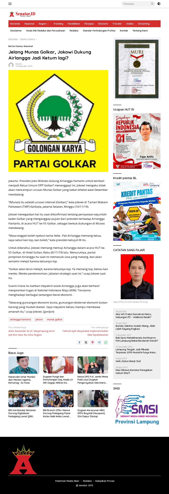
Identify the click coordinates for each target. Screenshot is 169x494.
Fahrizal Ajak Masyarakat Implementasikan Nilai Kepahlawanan (85, 331)
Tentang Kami (140, 30)
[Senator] (22, 13)
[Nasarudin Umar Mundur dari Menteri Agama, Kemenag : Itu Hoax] (23, 365)
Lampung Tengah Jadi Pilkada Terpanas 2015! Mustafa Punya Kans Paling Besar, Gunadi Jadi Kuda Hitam (136, 351)
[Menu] (10, 4)
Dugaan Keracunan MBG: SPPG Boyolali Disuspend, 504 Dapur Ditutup (91, 413)
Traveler (117, 23)
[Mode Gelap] (159, 4)
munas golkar (54, 319)
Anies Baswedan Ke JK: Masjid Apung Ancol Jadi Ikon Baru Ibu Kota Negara (31, 331)
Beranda (15, 23)
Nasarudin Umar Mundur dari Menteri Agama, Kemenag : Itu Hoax (21, 379)
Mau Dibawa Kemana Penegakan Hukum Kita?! (134, 372)
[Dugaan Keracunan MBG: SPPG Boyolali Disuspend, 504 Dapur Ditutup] (93, 398)
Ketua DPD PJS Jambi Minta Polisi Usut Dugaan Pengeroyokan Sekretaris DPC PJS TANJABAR (93, 379)
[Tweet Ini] (86, 342)
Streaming (144, 23)
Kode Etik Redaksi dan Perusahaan (45, 30)
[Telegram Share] (99, 342)
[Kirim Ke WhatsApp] (105, 342)
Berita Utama (15, 46)
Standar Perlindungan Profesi (99, 30)
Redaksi (74, 30)
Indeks (130, 23)
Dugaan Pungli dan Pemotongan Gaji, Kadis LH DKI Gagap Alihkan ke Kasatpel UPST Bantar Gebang (58, 379)
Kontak (124, 30)
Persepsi (89, 23)
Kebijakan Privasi (104, 480)
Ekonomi (103, 23)
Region (42, 23)
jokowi (39, 319)
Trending (58, 23)
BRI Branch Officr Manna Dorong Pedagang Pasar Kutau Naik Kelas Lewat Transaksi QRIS (57, 413)
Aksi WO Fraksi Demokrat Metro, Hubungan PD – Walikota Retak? (134, 316)
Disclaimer (16, 30)
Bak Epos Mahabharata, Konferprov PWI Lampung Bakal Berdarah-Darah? (137, 339)
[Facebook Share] (79, 342)
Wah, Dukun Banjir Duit (128, 361)
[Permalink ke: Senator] (11, 64)
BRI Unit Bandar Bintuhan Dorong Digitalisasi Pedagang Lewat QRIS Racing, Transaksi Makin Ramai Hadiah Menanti (22, 413)
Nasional (29, 23)
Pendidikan (74, 23)
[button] (152, 3)
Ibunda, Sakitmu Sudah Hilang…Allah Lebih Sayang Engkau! (135, 327)
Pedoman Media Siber (67, 480)
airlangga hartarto (20, 319)
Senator (18, 63)
